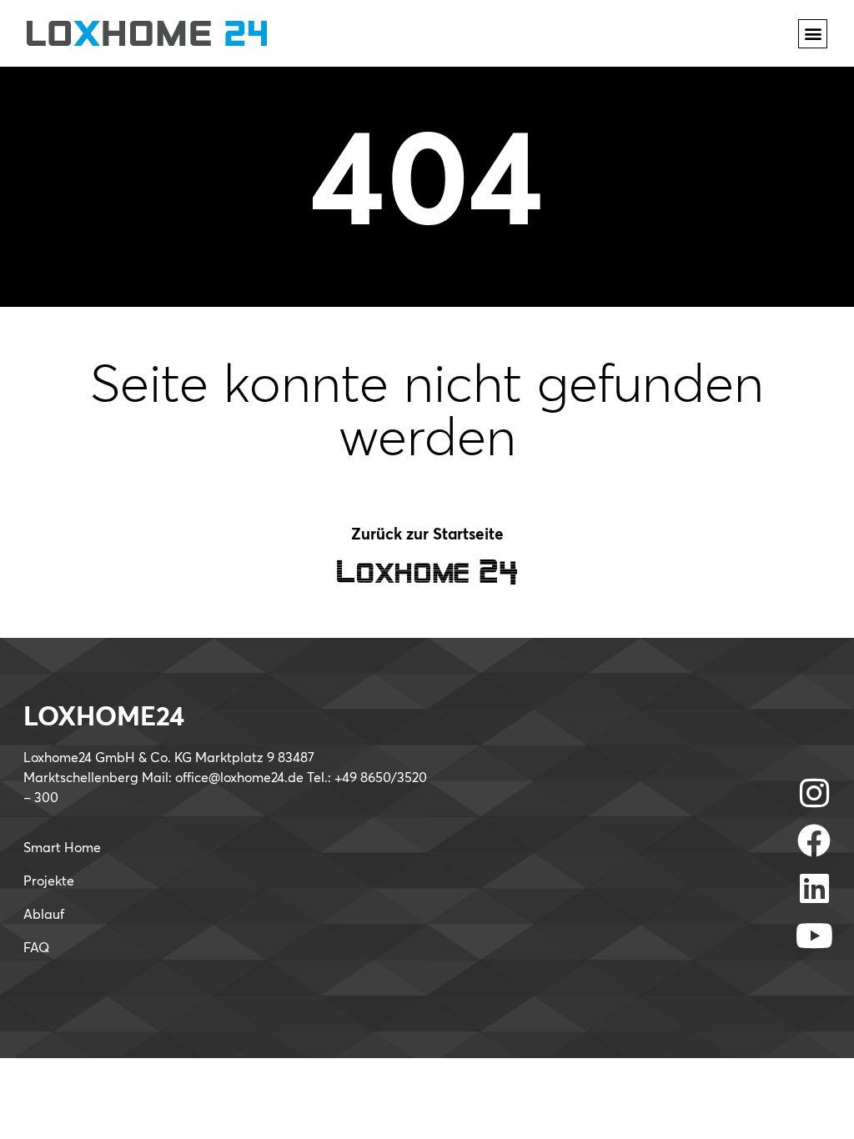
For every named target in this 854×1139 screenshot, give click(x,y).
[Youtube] (814, 935)
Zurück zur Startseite (427, 535)
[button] (812, 33)
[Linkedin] (814, 888)
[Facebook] (814, 840)
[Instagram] (814, 793)
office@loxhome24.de (239, 778)
